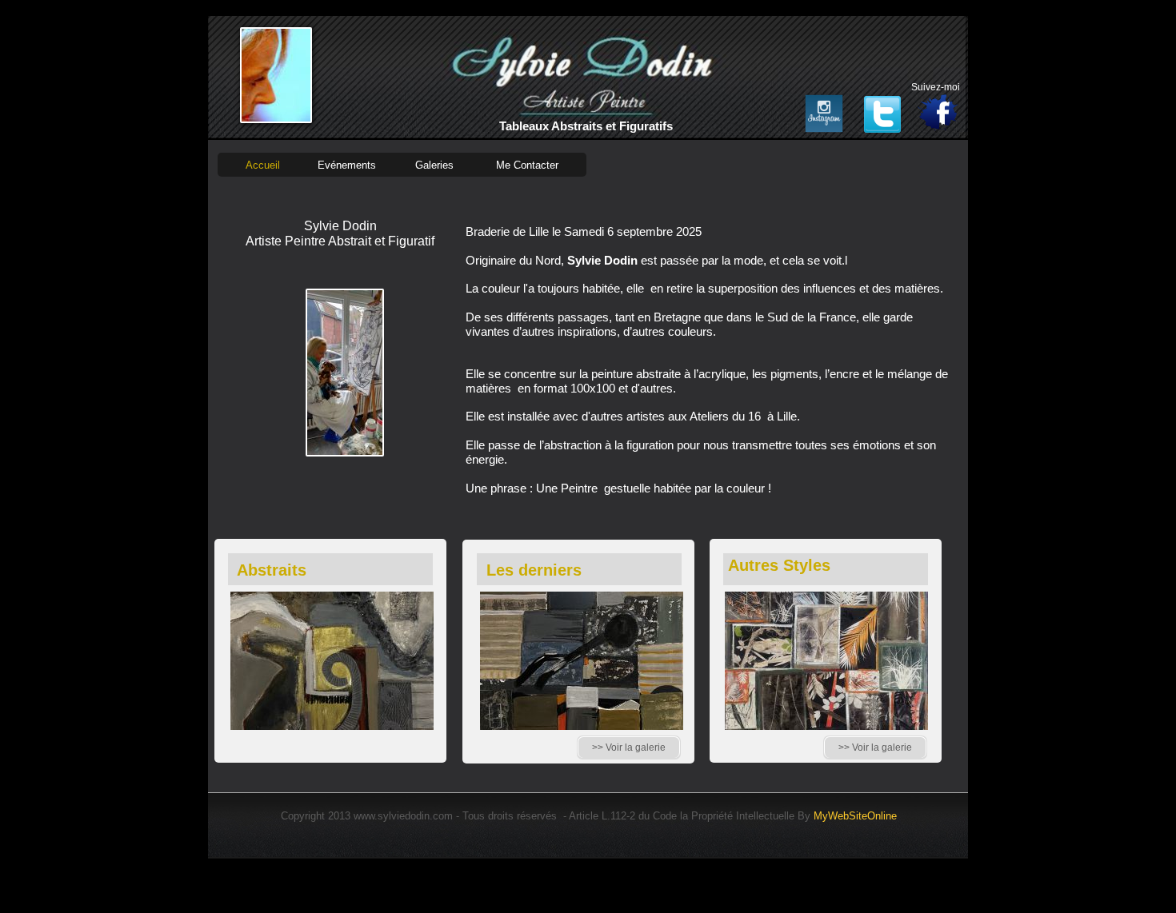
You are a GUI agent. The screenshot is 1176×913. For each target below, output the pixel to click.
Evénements (347, 165)
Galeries (434, 165)
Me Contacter (527, 165)
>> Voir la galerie (875, 747)
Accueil (263, 165)
